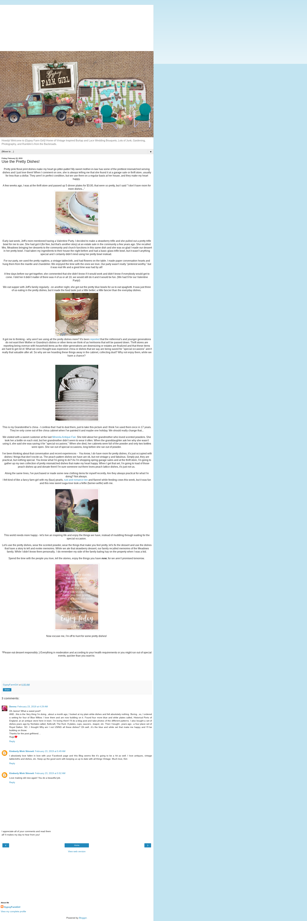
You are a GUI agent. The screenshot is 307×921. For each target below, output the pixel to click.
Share (7, 690)
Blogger (83, 918)
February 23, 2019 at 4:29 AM (32, 706)
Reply (12, 741)
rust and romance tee (75, 479)
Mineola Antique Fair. (64, 437)
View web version (77, 851)
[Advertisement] (77, 27)
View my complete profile (13, 911)
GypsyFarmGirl (12, 907)
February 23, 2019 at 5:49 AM (50, 751)
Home (76, 845)
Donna (12, 706)
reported (95, 339)
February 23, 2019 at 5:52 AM (50, 773)
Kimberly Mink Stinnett (21, 751)
